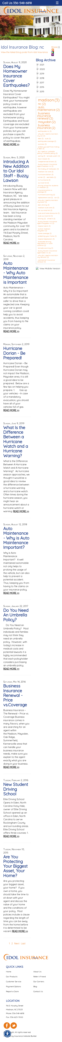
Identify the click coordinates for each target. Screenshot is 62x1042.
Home (8, 971)
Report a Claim (12, 991)
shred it (50, 219)
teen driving (42, 205)
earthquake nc (43, 131)
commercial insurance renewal (46, 261)
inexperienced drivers (46, 162)
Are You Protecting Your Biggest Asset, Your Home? (15, 866)
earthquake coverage (46, 141)
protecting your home (46, 236)
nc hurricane (43, 180)
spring (40, 156)
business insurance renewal (44, 115)
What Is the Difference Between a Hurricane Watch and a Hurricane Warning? (15, 441)
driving (40, 219)
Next (16, 943)
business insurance (44, 126)
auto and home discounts (47, 213)
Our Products (11, 976)
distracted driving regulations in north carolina (45, 243)
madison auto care (45, 208)
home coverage (43, 233)
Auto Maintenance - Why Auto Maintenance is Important (15, 272)
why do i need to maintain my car (47, 135)
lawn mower (42, 159)
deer (39, 139)
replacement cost (44, 198)
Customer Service (13, 981)
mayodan (44, 122)
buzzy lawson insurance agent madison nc (47, 165)
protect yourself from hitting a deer (48, 148)
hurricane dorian (44, 174)
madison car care (44, 172)
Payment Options (13, 986)
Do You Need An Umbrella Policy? (16, 614)
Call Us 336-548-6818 (17, 3)
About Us (37, 971)
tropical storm (43, 226)
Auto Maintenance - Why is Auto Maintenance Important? (16, 538)
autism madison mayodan (43, 230)
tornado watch (52, 156)
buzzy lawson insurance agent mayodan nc (47, 222)
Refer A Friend (39, 976)
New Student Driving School (15, 789)
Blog (35, 986)
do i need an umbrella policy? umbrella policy (46, 152)
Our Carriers (38, 981)
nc (39, 104)
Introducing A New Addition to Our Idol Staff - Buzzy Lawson (16, 171)
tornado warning (44, 248)
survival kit (42, 183)
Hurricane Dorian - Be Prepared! (14, 353)
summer (41, 144)
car (55, 198)
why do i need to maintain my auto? (47, 201)
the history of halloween (47, 169)
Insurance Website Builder (25, 1036)
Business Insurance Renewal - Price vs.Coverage (15, 695)
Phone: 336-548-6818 (15, 1013)
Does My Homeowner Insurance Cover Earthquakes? (16, 76)
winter (40, 177)
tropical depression (45, 239)
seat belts (50, 177)
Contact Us (38, 991)
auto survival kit (44, 216)
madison (46, 99)
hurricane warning (45, 195)
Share (54, 47)
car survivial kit (44, 210)
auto (46, 139)
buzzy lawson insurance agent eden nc (47, 252)
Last (23, 943)
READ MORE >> (11, 144)
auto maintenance (46, 108)
